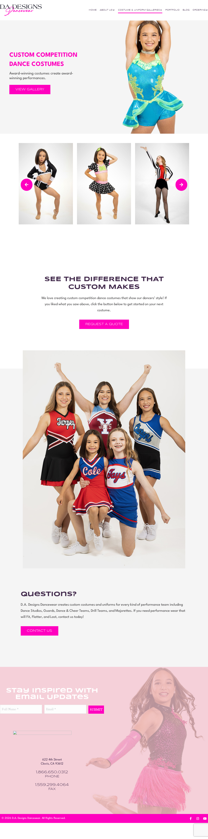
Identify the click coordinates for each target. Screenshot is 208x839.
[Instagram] (198, 819)
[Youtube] (205, 819)
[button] (26, 185)
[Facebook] (191, 819)
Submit (96, 709)
